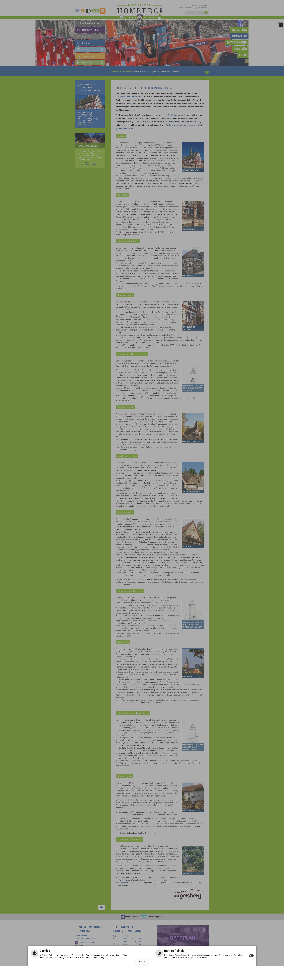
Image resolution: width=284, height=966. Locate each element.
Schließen (142, 961)
